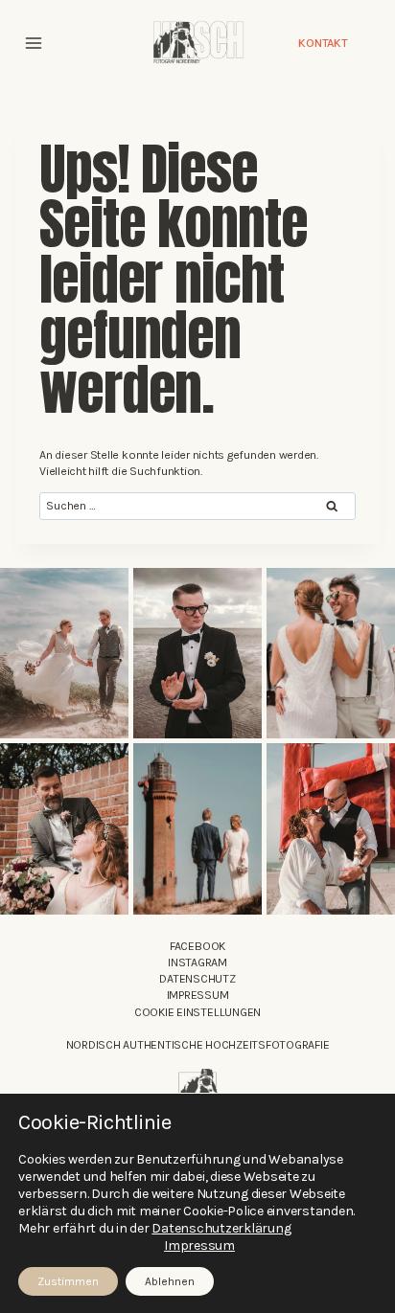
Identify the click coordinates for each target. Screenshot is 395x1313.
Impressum (198, 995)
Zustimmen (68, 1281)
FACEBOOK (197, 946)
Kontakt (322, 43)
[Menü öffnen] (33, 43)
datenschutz (197, 978)
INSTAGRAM (197, 962)
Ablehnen (170, 1281)
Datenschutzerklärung (220, 1228)
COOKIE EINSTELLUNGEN (197, 1012)
